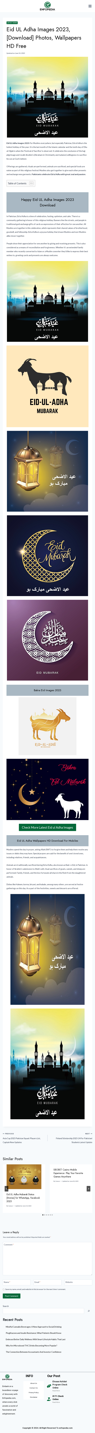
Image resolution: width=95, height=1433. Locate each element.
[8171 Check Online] (49, 1399)
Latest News (12, 23)
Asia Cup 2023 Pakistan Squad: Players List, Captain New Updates (22, 1138)
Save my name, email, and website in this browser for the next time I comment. (35, 1289)
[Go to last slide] (6, 1188)
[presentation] (24, 1176)
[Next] (88, 1188)
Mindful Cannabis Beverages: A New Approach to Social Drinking (34, 1327)
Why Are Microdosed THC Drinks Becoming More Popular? (31, 1345)
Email (37, 1282)
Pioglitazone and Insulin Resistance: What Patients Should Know (33, 1333)
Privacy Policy (33, 1392)
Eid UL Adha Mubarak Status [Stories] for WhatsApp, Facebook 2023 (23, 1198)
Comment (9, 1244)
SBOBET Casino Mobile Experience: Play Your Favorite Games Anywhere (68, 1173)
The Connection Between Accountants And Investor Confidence (33, 1352)
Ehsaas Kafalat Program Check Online (59, 1384)
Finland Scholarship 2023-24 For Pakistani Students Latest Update (74, 1138)
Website (69, 1282)
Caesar (10, 1206)
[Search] (88, 1311)
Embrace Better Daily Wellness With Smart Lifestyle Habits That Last (35, 1339)
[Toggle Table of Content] (30, 183)
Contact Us (34, 1388)
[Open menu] (90, 6)
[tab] (42, 1214)
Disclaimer (33, 1397)
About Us (33, 1383)
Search (6, 1306)
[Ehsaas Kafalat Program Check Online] (49, 1386)
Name (7, 1282)
